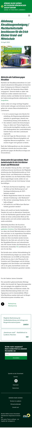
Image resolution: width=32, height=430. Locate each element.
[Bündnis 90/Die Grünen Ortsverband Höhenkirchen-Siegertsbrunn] (2, 6)
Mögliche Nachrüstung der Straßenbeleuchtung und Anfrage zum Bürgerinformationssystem (16, 321)
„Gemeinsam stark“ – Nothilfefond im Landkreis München (16, 335)
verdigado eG (11, 421)
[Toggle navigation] (29, 15)
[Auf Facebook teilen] (2, 304)
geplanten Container (7, 229)
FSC (17, 247)
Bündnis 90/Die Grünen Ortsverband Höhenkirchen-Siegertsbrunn (15, 5)
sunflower (13, 419)
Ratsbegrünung (12, 303)
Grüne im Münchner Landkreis (14, 10)
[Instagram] (16, 380)
